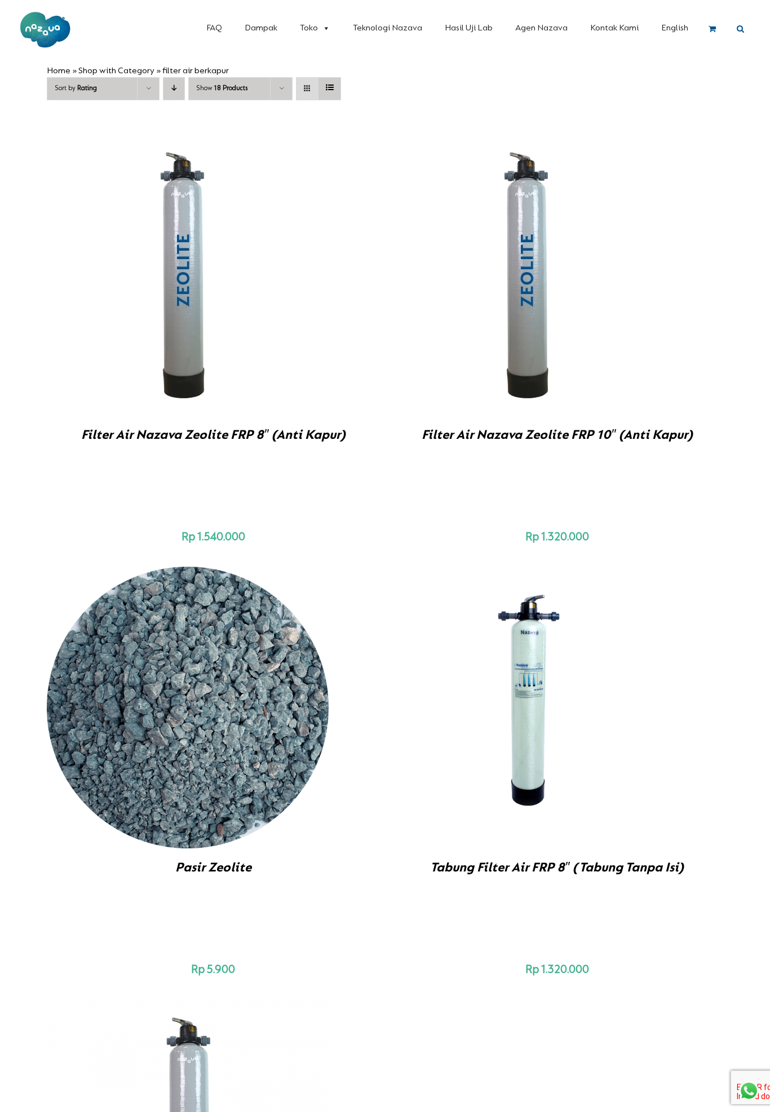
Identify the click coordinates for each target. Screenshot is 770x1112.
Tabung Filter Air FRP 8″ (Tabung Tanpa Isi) (557, 868)
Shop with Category (116, 70)
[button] (740, 29)
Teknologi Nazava (387, 28)
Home (58, 70)
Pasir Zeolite (213, 868)
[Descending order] (174, 88)
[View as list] (329, 89)
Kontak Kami (614, 28)
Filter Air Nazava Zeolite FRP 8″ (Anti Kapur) (213, 435)
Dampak (261, 28)
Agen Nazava (541, 28)
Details (227, 277)
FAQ (214, 28)
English (674, 28)
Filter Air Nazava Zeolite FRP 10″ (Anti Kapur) (557, 435)
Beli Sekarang (164, 277)
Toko (309, 28)
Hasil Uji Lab (469, 28)
